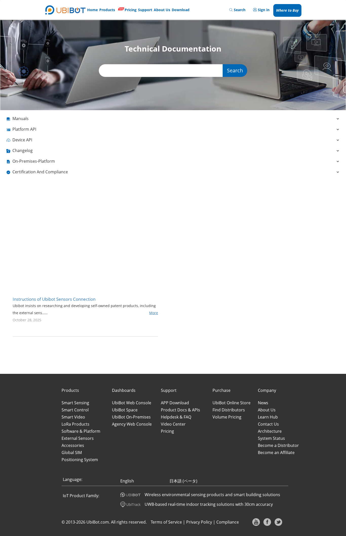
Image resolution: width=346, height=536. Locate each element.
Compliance (227, 522)
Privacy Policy (199, 522)
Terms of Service (166, 522)
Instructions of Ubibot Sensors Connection (54, 299)
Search (235, 70)
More (153, 312)
